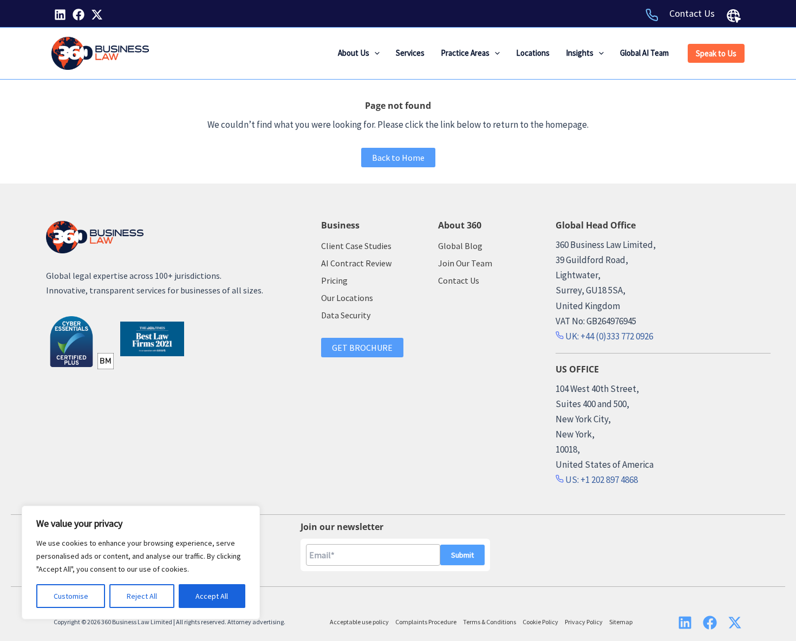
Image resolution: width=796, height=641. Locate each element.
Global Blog (460, 245)
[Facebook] (78, 15)
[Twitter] (97, 15)
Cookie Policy (540, 622)
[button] (374, 53)
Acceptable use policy (359, 622)
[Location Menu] (734, 16)
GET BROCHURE (362, 347)
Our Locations (347, 297)
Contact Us (692, 13)
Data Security (345, 315)
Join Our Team (465, 263)
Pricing (334, 280)
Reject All (142, 596)
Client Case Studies (356, 245)
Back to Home (398, 157)
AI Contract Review (356, 263)
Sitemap (620, 622)
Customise (71, 596)
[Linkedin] (60, 15)
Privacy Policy (584, 622)
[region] (141, 562)
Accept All (211, 596)
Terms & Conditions (489, 622)
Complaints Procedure (425, 622)
